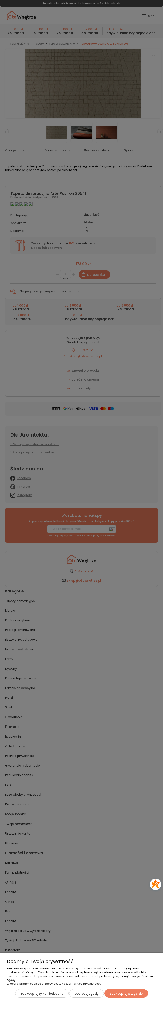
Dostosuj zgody (86, 993)
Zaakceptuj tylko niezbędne (42, 993)
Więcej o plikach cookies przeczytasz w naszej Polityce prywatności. (54, 984)
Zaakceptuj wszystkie (126, 993)
